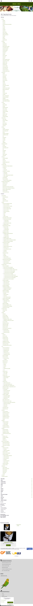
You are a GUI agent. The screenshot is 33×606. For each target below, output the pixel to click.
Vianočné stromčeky (5, 447)
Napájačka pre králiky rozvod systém (9, 320)
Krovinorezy (4, 146)
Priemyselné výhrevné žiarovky (7, 259)
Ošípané (5, 212)
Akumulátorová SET (5, 147)
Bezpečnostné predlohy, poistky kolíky (8, 186)
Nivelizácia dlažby (5, 116)
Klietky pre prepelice (5, 421)
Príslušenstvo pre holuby (6, 342)
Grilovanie (4, 56)
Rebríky (4, 73)
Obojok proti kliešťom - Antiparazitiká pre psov (9, 386)
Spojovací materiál (5, 111)
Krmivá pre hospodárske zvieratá (7, 203)
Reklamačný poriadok (5, 567)
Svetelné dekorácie (6, 456)
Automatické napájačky (7, 395)
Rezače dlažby (5, 104)
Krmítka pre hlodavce (6, 415)
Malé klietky (5, 302)
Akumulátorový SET (5, 130)
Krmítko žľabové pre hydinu (6, 225)
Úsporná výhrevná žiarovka (7, 263)
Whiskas (5, 359)
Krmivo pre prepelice (6, 211)
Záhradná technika (4, 143)
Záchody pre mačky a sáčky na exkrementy (9, 402)
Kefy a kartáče (5, 32)
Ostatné (4, 28)
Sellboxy (2, 498)
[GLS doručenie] (16, 553)
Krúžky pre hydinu (6, 243)
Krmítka (4, 311)
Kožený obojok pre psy (7, 376)
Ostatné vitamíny (6, 256)
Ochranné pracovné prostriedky (7, 24)
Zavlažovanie (5, 43)
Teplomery (4, 84)
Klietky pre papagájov (6, 299)
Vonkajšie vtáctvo (4, 308)
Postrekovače (4, 51)
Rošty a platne (5, 124)
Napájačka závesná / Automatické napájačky (10, 239)
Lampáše (4, 94)
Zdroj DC (5, 168)
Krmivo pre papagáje (6, 265)
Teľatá (4, 215)
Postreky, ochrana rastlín (6, 71)
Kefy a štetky (4, 119)
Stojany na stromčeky (6, 450)
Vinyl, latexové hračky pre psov (8, 384)
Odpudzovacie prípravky (7, 403)
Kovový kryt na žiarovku (7, 260)
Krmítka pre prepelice (6, 425)
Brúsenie (4, 21)
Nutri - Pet (5, 363)
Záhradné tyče (5, 45)
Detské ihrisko (5, 471)
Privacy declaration (3, 600)
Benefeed (5, 255)
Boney (4, 367)
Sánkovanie (4, 472)
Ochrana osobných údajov (5, 565)
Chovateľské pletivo (5, 329)
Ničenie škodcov (5, 80)
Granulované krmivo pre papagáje (8, 273)
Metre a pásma (5, 108)
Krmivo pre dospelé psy (6, 347)
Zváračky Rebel (5, 177)
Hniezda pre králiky (5, 325)
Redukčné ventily (5, 182)
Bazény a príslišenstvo (6, 89)
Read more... (8, 545)
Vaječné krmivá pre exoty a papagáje (9, 278)
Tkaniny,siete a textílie (6, 60)
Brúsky (4, 132)
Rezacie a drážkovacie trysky (7, 189)
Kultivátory (4, 150)
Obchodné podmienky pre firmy (6, 564)
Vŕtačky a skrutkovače (6, 129)
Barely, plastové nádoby (6, 46)
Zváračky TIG (4, 167)
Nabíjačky (4, 142)
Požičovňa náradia (4, 596)
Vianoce (4, 90)
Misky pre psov (6, 398)
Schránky (4, 86)
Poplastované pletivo (6, 332)
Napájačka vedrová (6, 237)
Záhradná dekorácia (5, 69)
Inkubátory (5, 250)
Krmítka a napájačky (5, 394)
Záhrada (3, 41)
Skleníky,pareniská (5, 67)
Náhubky (5, 380)
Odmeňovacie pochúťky (7, 368)
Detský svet (2, 497)
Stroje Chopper (6, 176)
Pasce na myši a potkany (5, 441)
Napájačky (4, 438)
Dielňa (3, 19)
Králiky (3, 312)
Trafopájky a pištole (5, 134)
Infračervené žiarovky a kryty (7, 433)
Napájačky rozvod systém (7, 289)
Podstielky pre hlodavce (6, 412)
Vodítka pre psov (5, 371)
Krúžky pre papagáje (5, 280)
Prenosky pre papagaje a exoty (7, 304)
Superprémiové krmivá (7, 354)
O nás (3, 593)
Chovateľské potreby (5, 47)
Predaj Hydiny (4, 195)
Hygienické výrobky (6, 393)
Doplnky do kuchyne (5, 99)
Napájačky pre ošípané (6, 432)
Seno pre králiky (5, 321)
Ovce (2, 434)
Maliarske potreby (5, 107)
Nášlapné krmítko (6, 224)
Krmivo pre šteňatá (5, 355)
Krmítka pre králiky (5, 316)
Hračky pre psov (5, 381)
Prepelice (3, 420)
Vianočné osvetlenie (5, 463)
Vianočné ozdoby (5, 451)
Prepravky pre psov (5, 408)
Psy (2, 346)
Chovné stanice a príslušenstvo (7, 328)
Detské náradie (5, 467)
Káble (3, 141)
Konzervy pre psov (5, 360)
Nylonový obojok (6, 377)
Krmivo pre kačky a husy (7, 207)
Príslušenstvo (5, 185)
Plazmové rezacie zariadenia (7, 180)
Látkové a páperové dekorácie (8, 455)
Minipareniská (5, 64)
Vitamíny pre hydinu (5, 252)
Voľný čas (3, 156)
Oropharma (5, 295)
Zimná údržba (5, 78)
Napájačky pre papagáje (6, 286)
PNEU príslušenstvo (5, 34)
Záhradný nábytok (5, 158)
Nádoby (4, 81)
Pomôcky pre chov (6, 247)
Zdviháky (4, 29)
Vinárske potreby (5, 50)
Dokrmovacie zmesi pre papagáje (8, 267)
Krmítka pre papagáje (6, 285)
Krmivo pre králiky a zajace (7, 208)
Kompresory (4, 137)
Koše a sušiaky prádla (6, 95)
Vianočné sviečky (5, 464)
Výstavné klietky (6, 423)
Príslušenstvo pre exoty (6, 307)
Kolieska (4, 38)
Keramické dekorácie (6, 460)
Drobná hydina (6, 220)
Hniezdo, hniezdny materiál (6, 298)
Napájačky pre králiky (6, 317)
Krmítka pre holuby (5, 338)
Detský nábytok (5, 469)
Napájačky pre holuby (6, 341)
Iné (4, 369)
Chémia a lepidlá (5, 33)
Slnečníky (4, 163)
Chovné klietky (6, 424)
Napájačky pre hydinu (6, 232)
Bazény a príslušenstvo (6, 468)
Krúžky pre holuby (5, 337)
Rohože (4, 91)
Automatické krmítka (6, 397)
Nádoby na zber (5, 63)
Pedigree (5, 364)
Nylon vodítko (6, 372)
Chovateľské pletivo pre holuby (7, 345)
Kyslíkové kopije (5, 190)
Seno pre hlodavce (5, 411)
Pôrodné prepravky (5, 429)
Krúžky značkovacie (6, 282)
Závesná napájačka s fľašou (7, 238)
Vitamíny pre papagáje (6, 291)
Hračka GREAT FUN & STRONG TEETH (9, 385)
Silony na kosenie (5, 68)
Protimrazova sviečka (8, 542)
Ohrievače (4, 125)
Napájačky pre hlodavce (6, 416)
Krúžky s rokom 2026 (6, 281)
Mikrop (5, 254)
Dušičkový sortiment (5, 476)
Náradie (4, 20)
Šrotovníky (5, 251)
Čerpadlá (4, 151)
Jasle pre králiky (5, 315)
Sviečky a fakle (5, 93)
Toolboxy (4, 30)
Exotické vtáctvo (4, 264)
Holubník (4, 334)
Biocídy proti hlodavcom (6, 442)
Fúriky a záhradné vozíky (6, 59)
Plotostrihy (4, 155)
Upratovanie (4, 77)
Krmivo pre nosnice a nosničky (8, 206)
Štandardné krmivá (6, 350)
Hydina (3, 202)
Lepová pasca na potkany (6, 445)
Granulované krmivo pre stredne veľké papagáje (11, 276)
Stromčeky (5, 449)
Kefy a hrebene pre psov (6, 399)
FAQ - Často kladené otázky (5, 570)
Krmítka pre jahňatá (5, 437)
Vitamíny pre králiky (5, 324)
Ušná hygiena (5, 389)
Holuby (3, 333)
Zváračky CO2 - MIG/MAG (6, 171)
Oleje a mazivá (5, 154)
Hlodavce (3, 410)
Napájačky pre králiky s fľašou (8, 319)
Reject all (10, 604)
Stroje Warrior (5, 173)
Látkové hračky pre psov (7, 382)
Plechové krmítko (6, 230)
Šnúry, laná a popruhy (6, 85)
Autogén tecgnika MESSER (5, 181)
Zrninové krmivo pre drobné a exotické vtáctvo (10, 269)
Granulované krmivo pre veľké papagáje (9, 277)
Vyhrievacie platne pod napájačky (8, 241)
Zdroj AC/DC (5, 169)
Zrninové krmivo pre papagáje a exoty (9, 268)
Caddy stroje (5, 172)
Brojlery (4, 198)
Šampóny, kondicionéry (7, 390)
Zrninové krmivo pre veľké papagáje (9, 272)
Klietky (4, 419)
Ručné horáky (5, 184)
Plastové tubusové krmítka (7, 219)
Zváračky (4, 138)
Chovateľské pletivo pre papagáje (7, 306)
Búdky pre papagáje (5, 303)
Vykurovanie (3, 117)
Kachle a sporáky (5, 120)
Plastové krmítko (6, 226)
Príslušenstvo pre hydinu (6, 242)
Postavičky (5, 459)
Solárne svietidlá (5, 65)
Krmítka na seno (5, 436)
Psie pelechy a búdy (5, 407)
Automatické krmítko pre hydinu (7, 217)
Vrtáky (4, 25)
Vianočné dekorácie (5, 454)
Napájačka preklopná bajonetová (8, 233)
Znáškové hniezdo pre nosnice (8, 246)
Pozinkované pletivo (6, 330)
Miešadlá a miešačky (5, 133)
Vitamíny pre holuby (5, 343)
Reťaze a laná (5, 115)
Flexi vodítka (5, 373)
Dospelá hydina (6, 221)
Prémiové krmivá (6, 351)
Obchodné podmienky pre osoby (6, 562)
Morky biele (4, 199)
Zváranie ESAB (4, 164)
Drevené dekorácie (6, 458)
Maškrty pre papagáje (6, 290)
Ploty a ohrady (5, 55)
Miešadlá (4, 112)
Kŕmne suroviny (6, 216)
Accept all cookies (10, 602)
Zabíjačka (4, 98)
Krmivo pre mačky (5, 356)
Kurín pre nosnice (6, 245)
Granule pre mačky (6, 358)
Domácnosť (3, 72)
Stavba (3, 102)
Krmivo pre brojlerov (6, 204)
